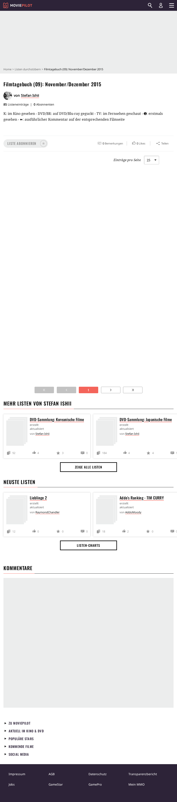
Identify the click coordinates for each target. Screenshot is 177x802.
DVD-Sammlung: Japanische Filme (146, 419)
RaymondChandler (47, 512)
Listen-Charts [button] (88, 545)
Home (7, 69)
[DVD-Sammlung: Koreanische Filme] (18, 432)
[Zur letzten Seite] (132, 390)
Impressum (17, 774)
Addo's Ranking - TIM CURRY (142, 497)
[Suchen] (150, 5)
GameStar (56, 784)
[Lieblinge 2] (18, 510)
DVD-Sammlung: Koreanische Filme (57, 419)
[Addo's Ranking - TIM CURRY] (108, 510)
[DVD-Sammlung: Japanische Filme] (108, 432)
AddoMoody (133, 512)
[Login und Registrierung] (160, 5)
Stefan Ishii (30, 95)
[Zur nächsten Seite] (110, 390)
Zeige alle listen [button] (88, 467)
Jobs (12, 784)
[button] (25, 143)
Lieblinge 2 (38, 497)
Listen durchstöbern (28, 69)
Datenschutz (97, 774)
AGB (52, 774)
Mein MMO (136, 784)
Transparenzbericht (142, 774)
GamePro (95, 784)
